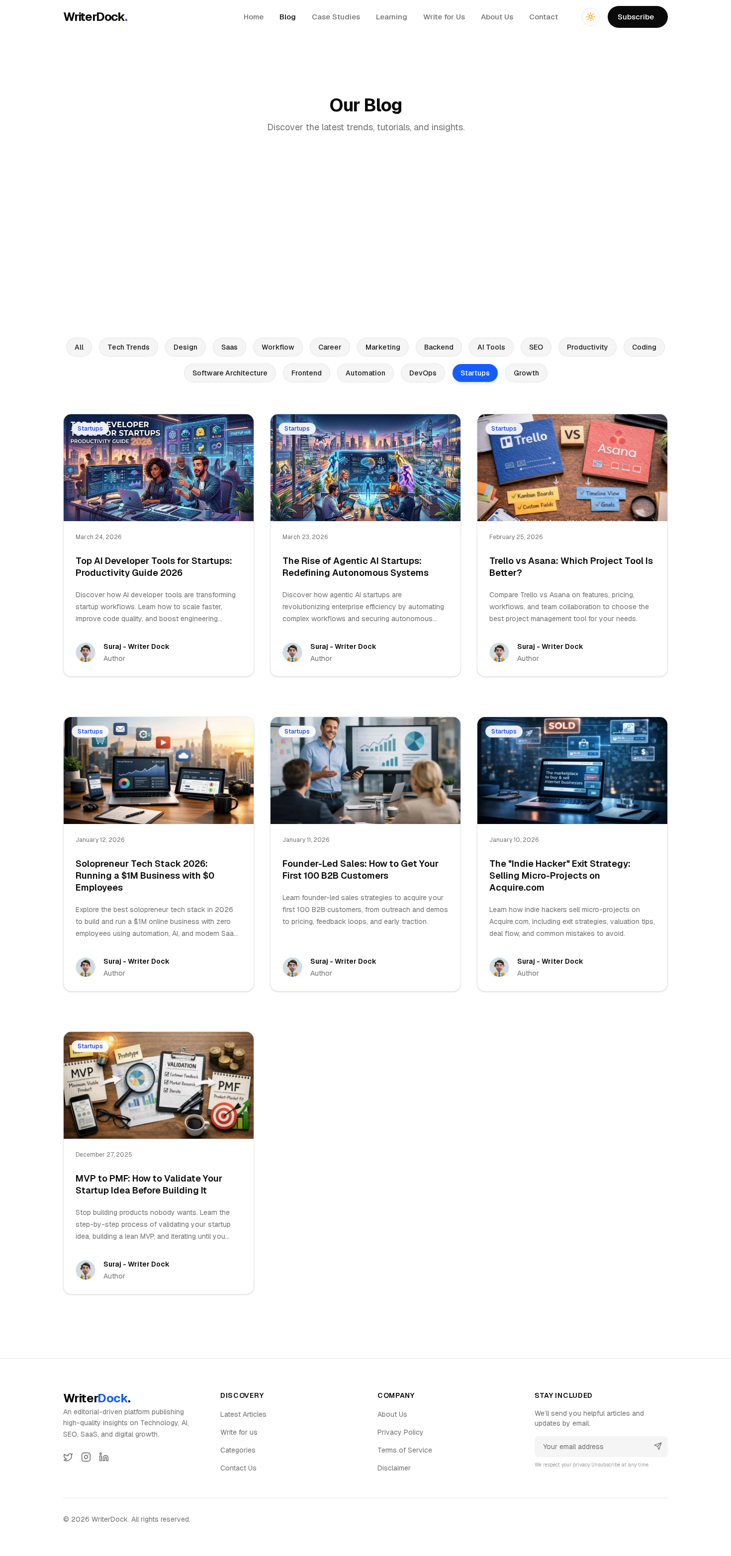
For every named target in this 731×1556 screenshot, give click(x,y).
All (79, 347)
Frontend (306, 372)
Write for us (239, 1432)
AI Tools (491, 347)
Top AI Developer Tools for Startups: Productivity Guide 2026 (154, 566)
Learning (391, 16)
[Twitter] (68, 1457)
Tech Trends (128, 347)
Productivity (587, 347)
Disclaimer (394, 1468)
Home (254, 16)
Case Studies (336, 16)
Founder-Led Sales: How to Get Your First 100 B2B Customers (360, 869)
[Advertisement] (365, 236)
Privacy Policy (400, 1432)
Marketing (383, 347)
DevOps (423, 372)
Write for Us (444, 16)
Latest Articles (243, 1414)
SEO (536, 347)
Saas (229, 347)
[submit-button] (658, 1446)
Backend (439, 347)
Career (330, 347)
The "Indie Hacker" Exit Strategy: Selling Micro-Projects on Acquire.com (560, 875)
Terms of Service (404, 1450)
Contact (543, 16)
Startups (475, 372)
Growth (526, 372)
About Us (497, 16)
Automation (365, 372)
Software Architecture (230, 372)
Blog (287, 16)
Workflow (278, 347)
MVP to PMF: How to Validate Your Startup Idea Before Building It (149, 1184)
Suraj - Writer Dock (136, 646)
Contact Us (238, 1468)
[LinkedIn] (104, 1457)
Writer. (96, 1398)
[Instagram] (86, 1457)
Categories (238, 1450)
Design (185, 347)
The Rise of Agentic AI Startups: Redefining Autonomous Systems (355, 566)
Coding (644, 347)
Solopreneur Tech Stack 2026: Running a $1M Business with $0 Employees (145, 875)
